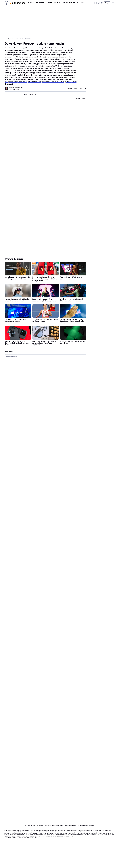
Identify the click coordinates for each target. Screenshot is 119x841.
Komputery (40, 3)
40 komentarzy (73, 88)
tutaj (37, 837)
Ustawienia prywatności (86, 825)
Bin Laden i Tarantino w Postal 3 (53, 82)
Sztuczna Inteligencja (70, 3)
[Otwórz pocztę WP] (95, 2)
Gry (82, 3)
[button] (100, 3)
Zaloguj (107, 3)
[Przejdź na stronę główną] (6, 4)
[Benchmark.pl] (19, 2)
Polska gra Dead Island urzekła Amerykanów (43, 79)
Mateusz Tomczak (14, 87)
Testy (50, 3)
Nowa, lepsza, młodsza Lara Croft (29, 82)
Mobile (30, 3)
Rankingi (57, 3)
